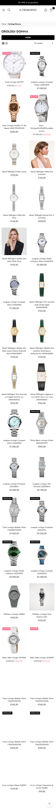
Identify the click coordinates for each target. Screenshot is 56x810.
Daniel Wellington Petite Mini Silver (14, 216)
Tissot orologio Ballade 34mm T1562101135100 (41, 699)
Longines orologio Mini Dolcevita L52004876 (42, 485)
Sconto (6, 53)
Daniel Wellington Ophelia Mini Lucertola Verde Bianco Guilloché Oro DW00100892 (42, 351)
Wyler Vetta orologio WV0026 (14, 657)
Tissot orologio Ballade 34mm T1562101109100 (14, 699)
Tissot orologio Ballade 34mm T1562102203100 (14, 743)
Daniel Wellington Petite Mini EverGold (42, 173)
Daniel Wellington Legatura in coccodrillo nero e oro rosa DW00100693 (42, 397)
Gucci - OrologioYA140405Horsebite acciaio (42, 128)
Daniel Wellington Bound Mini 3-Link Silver (41, 216)
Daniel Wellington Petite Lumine (14, 171)
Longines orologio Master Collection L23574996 (14, 572)
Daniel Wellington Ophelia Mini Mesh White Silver (14, 260)
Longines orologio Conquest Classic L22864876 (42, 83)
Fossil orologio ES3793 (14, 82)
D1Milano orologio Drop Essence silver (41, 615)
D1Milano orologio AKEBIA (14, 614)
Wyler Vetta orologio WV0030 (42, 657)
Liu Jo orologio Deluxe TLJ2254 (14, 785)
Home (3, 24)
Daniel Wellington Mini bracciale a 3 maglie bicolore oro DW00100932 (14, 397)
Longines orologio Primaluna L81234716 (42, 528)
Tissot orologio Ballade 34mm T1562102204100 (41, 743)
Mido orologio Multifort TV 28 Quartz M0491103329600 (14, 127)
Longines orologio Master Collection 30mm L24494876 (41, 260)
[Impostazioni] (45, 9)
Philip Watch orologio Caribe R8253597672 (41, 441)
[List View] (6, 43)
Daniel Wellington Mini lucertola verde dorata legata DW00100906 (42, 305)
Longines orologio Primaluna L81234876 (14, 485)
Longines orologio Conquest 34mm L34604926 (14, 441)
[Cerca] (9, 9)
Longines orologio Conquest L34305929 (42, 572)
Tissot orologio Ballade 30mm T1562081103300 (14, 528)
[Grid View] (3, 43)
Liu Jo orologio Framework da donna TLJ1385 (41, 786)
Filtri (28, 37)
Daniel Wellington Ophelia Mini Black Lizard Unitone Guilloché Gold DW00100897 (14, 351)
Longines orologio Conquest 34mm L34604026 (14, 303)
